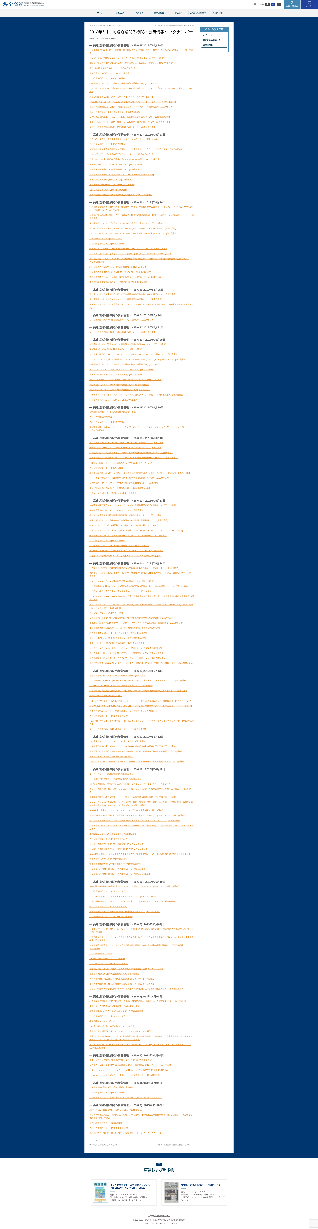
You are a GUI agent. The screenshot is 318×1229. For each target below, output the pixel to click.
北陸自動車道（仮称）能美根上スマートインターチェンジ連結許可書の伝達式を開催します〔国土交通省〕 (137, 761)
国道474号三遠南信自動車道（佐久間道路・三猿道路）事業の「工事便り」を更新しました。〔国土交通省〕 (137, 815)
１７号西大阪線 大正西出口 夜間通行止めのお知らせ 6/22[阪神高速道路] (122, 979)
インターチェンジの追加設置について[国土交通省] (111, 774)
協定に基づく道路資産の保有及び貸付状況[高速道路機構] (114, 1006)
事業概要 (139, 13)
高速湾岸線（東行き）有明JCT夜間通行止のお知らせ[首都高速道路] (119, 385)
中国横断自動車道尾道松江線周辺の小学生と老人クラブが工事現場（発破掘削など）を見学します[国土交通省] (138, 691)
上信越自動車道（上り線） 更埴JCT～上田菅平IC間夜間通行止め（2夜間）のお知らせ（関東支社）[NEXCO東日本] (140, 473)
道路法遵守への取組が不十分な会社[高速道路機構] (111, 1087)
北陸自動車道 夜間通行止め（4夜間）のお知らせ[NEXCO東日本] (118, 267)
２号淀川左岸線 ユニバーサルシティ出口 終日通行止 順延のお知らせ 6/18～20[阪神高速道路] (132, 901)
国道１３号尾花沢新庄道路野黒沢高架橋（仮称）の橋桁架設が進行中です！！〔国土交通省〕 (131, 1065)
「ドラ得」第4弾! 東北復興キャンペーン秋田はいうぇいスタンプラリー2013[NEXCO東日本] (130, 254)
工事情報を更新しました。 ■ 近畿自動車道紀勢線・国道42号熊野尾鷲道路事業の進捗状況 (130, 937)
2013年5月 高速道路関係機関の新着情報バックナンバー (173, 25)
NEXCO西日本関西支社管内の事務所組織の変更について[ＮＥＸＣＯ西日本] (123, 896)
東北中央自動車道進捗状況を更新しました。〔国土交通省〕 (116, 1110)
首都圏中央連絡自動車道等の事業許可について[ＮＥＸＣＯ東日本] (118, 849)
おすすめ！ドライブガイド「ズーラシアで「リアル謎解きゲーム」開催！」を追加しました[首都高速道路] (136, 395)
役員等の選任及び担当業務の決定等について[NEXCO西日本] (116, 164)
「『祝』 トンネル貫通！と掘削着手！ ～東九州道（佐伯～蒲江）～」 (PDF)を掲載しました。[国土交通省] (137, 359)
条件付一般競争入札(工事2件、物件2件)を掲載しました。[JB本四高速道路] (122, 127)
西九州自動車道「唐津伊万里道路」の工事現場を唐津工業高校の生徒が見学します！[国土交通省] (132, 228)
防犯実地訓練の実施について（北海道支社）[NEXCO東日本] (116, 374)
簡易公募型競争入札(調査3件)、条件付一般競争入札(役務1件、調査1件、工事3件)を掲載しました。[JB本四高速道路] (141, 663)
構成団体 (179, 13)
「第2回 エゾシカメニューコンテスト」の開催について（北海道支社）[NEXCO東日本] (128, 1070)
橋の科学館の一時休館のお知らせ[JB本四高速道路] (112, 185)
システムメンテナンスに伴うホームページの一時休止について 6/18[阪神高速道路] (125, 648)
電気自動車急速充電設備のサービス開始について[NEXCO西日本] (118, 282)
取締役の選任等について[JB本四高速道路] (108, 190)
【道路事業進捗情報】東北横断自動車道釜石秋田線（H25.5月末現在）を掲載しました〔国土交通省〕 (134, 568)
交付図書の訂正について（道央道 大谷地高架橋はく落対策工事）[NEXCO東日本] (126, 364)
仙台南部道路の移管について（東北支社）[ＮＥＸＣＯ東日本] (116, 844)
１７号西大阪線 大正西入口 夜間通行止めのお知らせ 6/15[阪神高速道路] (122, 984)
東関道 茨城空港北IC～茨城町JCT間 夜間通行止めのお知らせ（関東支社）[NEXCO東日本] (131, 63)
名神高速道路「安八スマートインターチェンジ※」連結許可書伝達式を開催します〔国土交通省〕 (133, 505)
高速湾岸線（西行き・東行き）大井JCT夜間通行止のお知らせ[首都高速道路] (123, 483)
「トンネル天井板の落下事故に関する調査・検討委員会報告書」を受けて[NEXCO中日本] (129, 478)
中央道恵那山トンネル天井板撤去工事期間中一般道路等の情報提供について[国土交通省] (128, 520)
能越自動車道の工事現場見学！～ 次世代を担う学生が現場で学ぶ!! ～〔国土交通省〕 (127, 58)
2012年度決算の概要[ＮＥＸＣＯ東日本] (107, 959)
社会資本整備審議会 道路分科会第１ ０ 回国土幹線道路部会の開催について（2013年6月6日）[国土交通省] (137, 1001)
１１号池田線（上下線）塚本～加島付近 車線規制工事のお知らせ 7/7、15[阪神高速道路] (130, 122)
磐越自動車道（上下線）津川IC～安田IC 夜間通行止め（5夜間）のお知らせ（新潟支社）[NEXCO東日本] (136, 530)
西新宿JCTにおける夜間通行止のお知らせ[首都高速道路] (114, 974)
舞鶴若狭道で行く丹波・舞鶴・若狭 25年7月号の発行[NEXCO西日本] (121, 97)
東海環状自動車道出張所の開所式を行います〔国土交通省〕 (116, 349)
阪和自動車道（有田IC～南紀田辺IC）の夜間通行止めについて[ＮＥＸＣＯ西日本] (125, 1133)
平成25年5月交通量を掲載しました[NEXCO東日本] (112, 68)
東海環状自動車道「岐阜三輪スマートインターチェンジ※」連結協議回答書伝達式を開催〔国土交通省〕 (136, 751)
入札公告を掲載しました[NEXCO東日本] (107, 78)
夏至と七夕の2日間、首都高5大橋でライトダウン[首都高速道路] (117, 638)
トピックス (208, 35)
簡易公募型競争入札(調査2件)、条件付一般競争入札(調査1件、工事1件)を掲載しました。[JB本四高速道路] (136, 989)
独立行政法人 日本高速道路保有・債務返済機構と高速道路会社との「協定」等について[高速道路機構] (134, 820)
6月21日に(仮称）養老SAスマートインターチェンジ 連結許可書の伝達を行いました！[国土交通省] (133, 233)
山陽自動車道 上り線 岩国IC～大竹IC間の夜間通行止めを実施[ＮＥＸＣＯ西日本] (126, 969)
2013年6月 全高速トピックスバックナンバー (105, 25)
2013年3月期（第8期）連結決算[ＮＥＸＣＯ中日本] (112, 1026)
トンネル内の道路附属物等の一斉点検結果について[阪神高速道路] (118, 869)
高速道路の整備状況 (212, 40)
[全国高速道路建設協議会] (23, 6)
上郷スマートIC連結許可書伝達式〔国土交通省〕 (111, 756)
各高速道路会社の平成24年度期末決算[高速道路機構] (112, 834)
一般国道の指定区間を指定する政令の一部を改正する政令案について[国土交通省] (125, 448)
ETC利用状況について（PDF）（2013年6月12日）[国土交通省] (117, 741)
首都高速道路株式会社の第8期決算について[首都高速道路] (115, 864)
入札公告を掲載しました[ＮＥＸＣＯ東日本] (108, 716)
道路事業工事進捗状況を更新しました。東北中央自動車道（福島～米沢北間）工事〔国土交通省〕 (133, 797)
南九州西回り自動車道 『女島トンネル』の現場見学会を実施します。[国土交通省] (125, 223)
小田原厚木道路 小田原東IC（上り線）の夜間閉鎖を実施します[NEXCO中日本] (124, 628)
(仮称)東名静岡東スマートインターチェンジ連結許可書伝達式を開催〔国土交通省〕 (126, 810)
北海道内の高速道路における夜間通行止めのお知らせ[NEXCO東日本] (120, 272)
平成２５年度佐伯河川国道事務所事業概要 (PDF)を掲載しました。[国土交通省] (125, 515)
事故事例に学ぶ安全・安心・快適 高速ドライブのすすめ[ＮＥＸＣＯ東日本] (123, 711)
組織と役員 (159, 13)
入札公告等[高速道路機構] (100, 417)
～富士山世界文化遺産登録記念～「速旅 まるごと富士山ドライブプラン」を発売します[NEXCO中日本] (135, 149)
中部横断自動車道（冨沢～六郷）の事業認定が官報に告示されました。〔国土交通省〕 (128, 344)
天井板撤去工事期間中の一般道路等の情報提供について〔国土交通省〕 (141, 453)
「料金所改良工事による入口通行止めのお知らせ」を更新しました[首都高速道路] (125, 1098)
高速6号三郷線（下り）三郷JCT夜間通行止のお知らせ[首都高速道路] (120, 390)
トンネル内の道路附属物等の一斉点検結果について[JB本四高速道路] (119, 874)
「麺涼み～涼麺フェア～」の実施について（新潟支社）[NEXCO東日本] (121, 463)
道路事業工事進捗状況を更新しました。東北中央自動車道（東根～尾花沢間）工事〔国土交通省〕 (133, 746)
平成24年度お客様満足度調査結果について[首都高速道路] (114, 112)
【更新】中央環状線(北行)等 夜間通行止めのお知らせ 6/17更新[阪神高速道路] (125, 556)
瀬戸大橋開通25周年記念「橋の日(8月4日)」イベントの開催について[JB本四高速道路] (127, 658)
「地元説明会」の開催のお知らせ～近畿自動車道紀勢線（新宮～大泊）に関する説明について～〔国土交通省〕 (139, 586)
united (113, 39)
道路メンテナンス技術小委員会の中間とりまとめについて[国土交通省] (120, 1060)
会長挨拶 (120, 13)
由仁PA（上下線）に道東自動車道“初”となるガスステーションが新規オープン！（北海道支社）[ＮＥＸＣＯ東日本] (140, 706)
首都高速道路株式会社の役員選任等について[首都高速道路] (115, 169)
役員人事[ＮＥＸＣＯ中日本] (101, 1021)
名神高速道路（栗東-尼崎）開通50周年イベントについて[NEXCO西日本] (121, 320)
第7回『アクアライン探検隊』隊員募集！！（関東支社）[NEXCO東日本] (121, 369)
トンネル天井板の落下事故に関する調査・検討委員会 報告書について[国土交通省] (126, 443)
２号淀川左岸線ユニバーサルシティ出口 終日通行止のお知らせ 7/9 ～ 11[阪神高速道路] (129, 117)
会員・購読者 (292, 6)
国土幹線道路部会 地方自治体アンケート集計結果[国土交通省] (117, 675)
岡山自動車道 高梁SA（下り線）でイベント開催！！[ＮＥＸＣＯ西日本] (121, 1031)
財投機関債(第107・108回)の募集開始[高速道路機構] (112, 412)
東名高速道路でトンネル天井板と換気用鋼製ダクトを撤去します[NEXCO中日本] (125, 277)
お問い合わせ (310, 6)
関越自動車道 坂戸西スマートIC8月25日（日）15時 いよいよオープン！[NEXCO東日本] (128, 249)
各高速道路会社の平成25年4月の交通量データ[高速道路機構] (116, 1011)
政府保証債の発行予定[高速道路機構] (105, 696)
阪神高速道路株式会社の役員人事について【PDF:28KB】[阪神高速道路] (121, 174)
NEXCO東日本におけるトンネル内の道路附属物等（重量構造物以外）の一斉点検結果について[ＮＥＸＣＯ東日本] (140, 854)
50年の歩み (208, 45)
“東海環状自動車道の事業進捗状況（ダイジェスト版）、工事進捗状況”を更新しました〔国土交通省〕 (134, 886)
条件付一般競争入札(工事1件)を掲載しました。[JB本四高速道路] (118, 729)
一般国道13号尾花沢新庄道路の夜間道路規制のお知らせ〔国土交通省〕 (121, 591)
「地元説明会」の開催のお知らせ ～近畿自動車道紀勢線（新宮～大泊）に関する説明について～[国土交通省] (137, 680)
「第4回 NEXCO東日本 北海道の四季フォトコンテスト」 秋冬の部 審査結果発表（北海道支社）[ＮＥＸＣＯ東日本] (140, 701)
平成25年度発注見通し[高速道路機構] (105, 1123)
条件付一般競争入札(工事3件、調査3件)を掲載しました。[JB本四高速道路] (122, 332)
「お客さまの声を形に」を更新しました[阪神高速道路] (113, 400)
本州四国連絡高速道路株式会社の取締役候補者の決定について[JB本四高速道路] (124, 912)
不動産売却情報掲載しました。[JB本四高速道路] (111, 917)
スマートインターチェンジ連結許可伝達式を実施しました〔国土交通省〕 (122, 581)
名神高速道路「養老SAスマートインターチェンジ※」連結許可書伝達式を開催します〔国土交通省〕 (134, 354)
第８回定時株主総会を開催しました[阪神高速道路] (111, 179)
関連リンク (218, 13)
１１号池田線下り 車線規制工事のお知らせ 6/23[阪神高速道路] (117, 643)
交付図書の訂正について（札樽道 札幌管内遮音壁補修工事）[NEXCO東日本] (124, 83)
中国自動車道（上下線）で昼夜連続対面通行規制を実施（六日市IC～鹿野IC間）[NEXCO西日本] (132, 102)
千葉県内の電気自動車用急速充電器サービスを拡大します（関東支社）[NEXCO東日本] (128, 536)
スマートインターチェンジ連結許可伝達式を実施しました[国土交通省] (121, 686)
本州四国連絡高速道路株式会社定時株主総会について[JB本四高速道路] (120, 195)
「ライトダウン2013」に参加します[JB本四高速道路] (113, 493)
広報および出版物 (198, 13)
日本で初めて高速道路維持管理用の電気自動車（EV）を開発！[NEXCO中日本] (124, 159)
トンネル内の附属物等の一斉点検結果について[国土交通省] (115, 779)
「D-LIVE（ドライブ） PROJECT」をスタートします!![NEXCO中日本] (121, 154)
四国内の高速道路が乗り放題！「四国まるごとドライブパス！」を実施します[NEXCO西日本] (131, 107)
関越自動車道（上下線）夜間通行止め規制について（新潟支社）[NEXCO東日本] (125, 525)
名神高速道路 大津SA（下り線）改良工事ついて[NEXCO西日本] (118, 633)
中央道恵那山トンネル (99, 453)
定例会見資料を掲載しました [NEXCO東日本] (109, 73)
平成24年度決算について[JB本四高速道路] (108, 907)
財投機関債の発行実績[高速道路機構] (105, 238)
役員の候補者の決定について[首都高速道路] (108, 859)
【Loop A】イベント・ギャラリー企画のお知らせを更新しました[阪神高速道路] (124, 1075)
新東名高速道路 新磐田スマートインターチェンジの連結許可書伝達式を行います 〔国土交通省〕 (133, 458)
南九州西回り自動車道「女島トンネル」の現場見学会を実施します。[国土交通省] (125, 299)
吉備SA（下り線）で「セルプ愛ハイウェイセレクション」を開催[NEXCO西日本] (125, 380)
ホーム (100, 13)
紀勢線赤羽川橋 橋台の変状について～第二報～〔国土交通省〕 (117, 510)
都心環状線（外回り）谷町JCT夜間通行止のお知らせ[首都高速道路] (119, 546)
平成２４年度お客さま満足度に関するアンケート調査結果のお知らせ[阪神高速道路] (126, 653)
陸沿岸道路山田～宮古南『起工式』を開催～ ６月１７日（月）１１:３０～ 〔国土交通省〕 (131, 784)
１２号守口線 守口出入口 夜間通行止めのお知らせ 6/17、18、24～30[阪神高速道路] (126, 551)
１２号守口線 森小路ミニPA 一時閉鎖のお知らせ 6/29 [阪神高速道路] (119, 488)
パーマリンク (93, 1140)
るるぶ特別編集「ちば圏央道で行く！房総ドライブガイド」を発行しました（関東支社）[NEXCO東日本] (136, 623)
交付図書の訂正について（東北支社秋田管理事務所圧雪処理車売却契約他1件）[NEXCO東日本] (131, 618)
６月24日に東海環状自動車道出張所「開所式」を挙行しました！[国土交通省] (123, 139)
